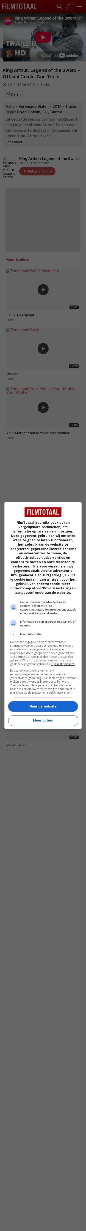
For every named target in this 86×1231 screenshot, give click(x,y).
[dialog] (43, 615)
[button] (43, 634)
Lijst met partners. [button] (63, 664)
